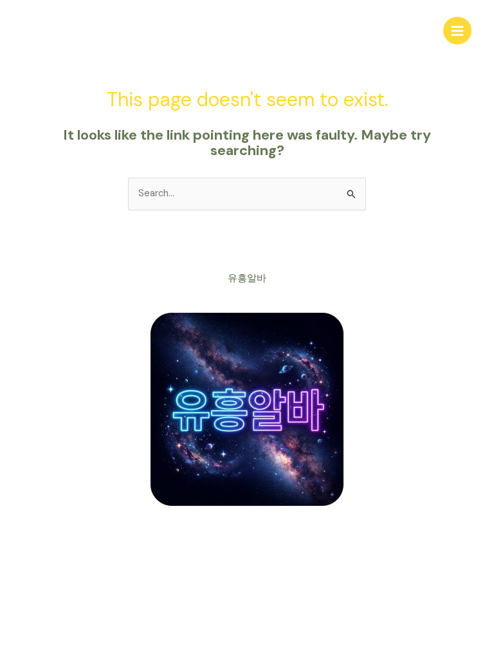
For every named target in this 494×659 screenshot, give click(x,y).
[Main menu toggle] (457, 31)
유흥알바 (247, 278)
